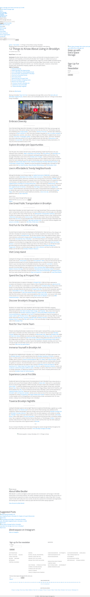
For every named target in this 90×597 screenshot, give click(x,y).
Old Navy (31, 319)
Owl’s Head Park (23, 193)
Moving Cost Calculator (34, 558)
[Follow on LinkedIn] (62, 547)
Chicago (13, 589)
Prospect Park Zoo (37, 289)
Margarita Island (57, 270)
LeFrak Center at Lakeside (40, 295)
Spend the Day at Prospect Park (20, 78)
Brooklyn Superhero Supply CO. (29, 312)
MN (47, 582)
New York (35, 589)
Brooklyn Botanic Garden (38, 237)
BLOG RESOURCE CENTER (73, 558)
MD (41, 582)
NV (55, 582)
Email (69, 71)
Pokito (52, 418)
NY (63, 582)
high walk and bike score (34, 220)
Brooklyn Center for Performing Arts (24, 371)
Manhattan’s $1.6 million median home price (31, 177)
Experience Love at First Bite (19, 84)
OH (67, 582)
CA (13, 582)
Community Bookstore (15, 314)
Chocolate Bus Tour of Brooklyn (23, 239)
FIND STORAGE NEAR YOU (73, 554)
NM (61, 582)
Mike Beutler (18, 91)
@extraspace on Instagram (22, 529)
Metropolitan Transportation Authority (44, 213)
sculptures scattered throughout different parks (21, 368)
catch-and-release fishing (28, 292)
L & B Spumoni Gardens (23, 393)
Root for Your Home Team (18, 81)
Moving (2, 29)
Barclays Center (49, 336)
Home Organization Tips (54, 554)
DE (19, 582)
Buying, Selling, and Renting (35, 554)
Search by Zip (12, 199)
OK (69, 582)
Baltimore (31, 589)
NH (57, 582)
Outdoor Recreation (72, 553)
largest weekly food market (37, 394)
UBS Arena (57, 337)
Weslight (13, 414)
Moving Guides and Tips (34, 556)
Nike (25, 319)
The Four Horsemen (29, 416)
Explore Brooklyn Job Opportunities (21, 70)
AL (10, 582)
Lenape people (24, 131)
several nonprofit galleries (29, 359)
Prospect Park (37, 282)
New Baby (16, 558)
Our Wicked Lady (22, 410)
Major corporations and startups (32, 153)
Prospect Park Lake (41, 292)
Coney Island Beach (56, 272)
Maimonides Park (40, 334)
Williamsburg (51, 183)
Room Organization (53, 556)
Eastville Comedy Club (56, 411)
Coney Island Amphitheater (43, 270)
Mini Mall (22, 311)
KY (35, 582)
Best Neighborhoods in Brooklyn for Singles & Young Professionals (17, 516)
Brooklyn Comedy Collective (18, 413)
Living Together (13, 556)
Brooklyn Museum (15, 356)
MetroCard (12, 217)
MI (45, 582)
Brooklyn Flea (18, 321)
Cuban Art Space (52, 359)
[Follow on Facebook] (69, 58)
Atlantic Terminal (42, 317)
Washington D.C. (75, 589)
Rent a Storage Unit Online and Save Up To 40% (12, 7)
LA (37, 582)
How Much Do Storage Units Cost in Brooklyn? (12, 526)
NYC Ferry (18, 218)
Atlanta (27, 589)
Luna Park (49, 264)
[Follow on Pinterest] (79, 58)
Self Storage (3, 28)
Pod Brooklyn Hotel (51, 165)
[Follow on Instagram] (76, 58)
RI (75, 582)
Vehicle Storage (32, 570)
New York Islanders (31, 337)
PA (73, 582)
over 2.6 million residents (53, 133)
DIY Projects (62, 553)
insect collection (40, 247)
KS (33, 582)
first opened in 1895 (39, 260)
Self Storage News (53, 565)
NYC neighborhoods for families (17, 187)
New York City (23, 95)
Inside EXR (2, 36)
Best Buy (20, 317)
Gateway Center (13, 319)
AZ (11, 582)
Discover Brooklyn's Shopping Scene (21, 80)
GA (25, 582)
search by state (7, 23)
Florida (56, 589)
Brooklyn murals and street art (46, 364)
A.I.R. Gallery (42, 359)
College (20, 554)
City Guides (3, 31)
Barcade (37, 421)
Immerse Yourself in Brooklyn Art (20, 83)
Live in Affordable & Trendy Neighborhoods (23, 72)
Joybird (15, 316)
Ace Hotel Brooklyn (23, 165)
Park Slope (37, 187)
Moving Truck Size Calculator (36, 560)
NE (53, 582)
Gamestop (26, 317)
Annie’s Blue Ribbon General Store (46, 312)
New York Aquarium (36, 272)
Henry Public (12, 386)
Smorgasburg (24, 394)
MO (51, 582)
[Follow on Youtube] (65, 547)
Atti (20, 389)
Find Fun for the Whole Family (19, 75)
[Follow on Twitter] (72, 58)
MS (49, 582)
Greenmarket (44, 294)
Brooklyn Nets (55, 334)
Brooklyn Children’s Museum (31, 248)
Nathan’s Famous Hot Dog (15, 269)
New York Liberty (15, 336)
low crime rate (44, 192)
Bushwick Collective (50, 366)
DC (21, 582)
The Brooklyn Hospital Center (16, 163)
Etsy (44, 153)
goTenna (48, 153)
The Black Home (24, 316)
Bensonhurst (52, 138)
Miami (59, 589)
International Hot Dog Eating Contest (43, 269)
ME (39, 582)
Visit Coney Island (16, 76)
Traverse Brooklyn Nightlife (19, 86)
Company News (52, 563)
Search (1, 21)
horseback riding (46, 285)
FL (23, 582)
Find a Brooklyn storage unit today (41, 428)
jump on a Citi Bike (14, 222)
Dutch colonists (21, 133)
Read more (3, 517)
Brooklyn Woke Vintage (31, 311)
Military (11, 558)
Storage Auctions (41, 565)
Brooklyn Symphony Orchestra (46, 356)
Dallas (52, 589)
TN (79, 582)
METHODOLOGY (71, 560)
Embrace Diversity (16, 69)
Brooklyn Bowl (25, 235)
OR (72, 582)
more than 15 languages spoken (22, 136)
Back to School (13, 554)
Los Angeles (40, 589)
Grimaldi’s (11, 393)
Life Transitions (4, 33)
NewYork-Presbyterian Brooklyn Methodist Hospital (44, 161)
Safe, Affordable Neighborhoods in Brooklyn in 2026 (13, 521)
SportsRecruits (56, 153)
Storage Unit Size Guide (34, 568)
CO (15, 582)
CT (17, 582)
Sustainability (62, 565)
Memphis (63, 589)
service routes (29, 217)
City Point (30, 314)
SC (77, 582)
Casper (11, 316)
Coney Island (23, 260)
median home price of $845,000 (41, 175)
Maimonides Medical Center (23, 161)
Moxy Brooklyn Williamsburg (36, 165)
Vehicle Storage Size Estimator (36, 572)
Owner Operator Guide (54, 567)
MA (43, 582)
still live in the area (42, 131)
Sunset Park (19, 140)
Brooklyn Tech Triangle (36, 156)
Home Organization (5, 34)
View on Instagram (14, 532)
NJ (59, 582)
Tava (14, 388)
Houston (49, 589)
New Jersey (22, 589)
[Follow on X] (52, 547)
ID (28, 582)
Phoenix (45, 589)
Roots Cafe (42, 383)
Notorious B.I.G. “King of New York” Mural (19, 366)
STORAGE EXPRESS (80, 560)
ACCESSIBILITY (70, 556)
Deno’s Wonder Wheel (40, 267)
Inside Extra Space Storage (55, 561)
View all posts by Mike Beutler (16, 503)
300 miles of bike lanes (32, 222)
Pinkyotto (42, 311)
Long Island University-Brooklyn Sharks (46, 339)
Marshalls (34, 317)
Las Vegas (17, 589)
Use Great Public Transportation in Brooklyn (23, 73)
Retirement (12, 560)
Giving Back (82, 553)
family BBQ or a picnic (18, 290)
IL (30, 582)
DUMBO (54, 178)
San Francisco (68, 589)
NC (65, 582)
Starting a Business (14, 562)
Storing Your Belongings (35, 567)
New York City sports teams (22, 344)
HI (27, 582)
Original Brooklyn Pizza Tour (16, 391)
